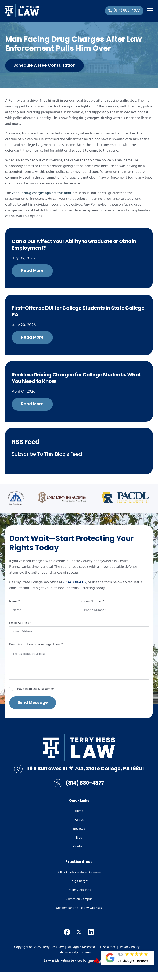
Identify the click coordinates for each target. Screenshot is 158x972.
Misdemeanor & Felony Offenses (79, 908)
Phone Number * (92, 601)
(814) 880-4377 (74, 582)
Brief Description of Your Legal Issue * (36, 644)
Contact (79, 846)
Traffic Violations (79, 890)
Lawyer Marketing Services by (65, 960)
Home (79, 811)
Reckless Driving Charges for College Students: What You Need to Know (76, 378)
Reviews (79, 828)
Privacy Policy (130, 947)
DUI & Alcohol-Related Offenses (79, 872)
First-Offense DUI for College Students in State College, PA (79, 312)
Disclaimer (107, 947)
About (79, 819)
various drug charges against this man (41, 193)
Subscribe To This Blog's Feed (47, 454)
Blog (79, 837)
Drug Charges (79, 881)
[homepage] (79, 748)
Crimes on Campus (79, 899)
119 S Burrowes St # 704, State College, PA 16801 (85, 769)
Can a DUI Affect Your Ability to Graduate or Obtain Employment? (74, 245)
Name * (14, 601)
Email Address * (20, 623)
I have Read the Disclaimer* (35, 689)
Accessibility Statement (77, 952)
